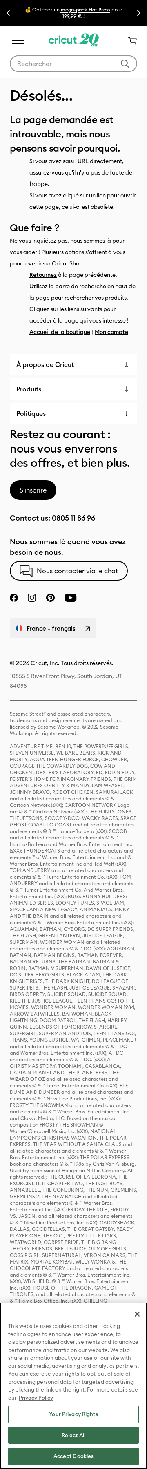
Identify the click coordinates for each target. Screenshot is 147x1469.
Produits (28, 389)
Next (139, 13)
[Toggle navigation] (18, 41)
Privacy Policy (36, 1397)
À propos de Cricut (45, 364)
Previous (8, 13)
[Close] (137, 1314)
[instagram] (32, 598)
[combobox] (73, 63)
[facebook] (14, 598)
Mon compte (111, 332)
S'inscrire (33, 490)
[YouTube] (71, 598)
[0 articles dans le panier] (129, 41)
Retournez (43, 274)
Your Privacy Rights (73, 1414)
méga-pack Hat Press (85, 10)
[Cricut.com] (73, 41)
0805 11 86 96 (73, 518)
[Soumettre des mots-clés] (125, 63)
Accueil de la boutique (59, 332)
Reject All (73, 1435)
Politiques (31, 413)
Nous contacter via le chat (77, 571)
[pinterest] (50, 598)
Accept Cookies (73, 1456)
